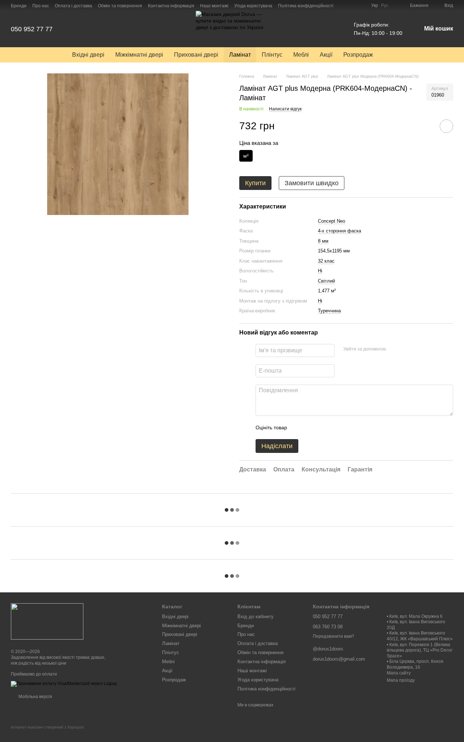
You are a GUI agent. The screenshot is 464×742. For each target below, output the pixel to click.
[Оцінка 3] (322, 427)
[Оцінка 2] (310, 427)
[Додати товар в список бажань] (446, 126)
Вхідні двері (88, 55)
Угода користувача (253, 5)
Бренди (18, 5)
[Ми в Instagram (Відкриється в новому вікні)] (352, 5)
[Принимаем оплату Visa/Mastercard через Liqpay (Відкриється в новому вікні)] (64, 683)
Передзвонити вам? (333, 636)
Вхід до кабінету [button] (255, 616)
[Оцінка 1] (299, 427)
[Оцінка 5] (345, 427)
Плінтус (272, 55)
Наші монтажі (214, 5)
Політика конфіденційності (306, 5)
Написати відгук (285, 108)
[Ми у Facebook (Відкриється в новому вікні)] (344, 5)
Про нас (40, 5)
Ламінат (240, 55)
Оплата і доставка (73, 5)
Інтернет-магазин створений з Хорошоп (47, 727)
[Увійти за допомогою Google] (405, 349)
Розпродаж (358, 55)
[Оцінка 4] (334, 427)
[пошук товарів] (391, 55)
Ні (320, 270)
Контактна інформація (171, 5)
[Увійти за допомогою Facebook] (394, 349)
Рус (384, 5)
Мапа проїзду (401, 680)
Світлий (326, 281)
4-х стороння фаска (339, 231)
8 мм (323, 241)
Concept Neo (331, 221)
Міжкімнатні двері (139, 55)
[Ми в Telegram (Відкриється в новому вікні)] (361, 5)
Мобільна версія (34, 696)
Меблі (301, 55)
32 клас (326, 261)
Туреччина (329, 310)
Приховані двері (196, 55)
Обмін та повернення (120, 5)
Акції (326, 55)
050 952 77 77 (32, 29)
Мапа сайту (399, 673)
